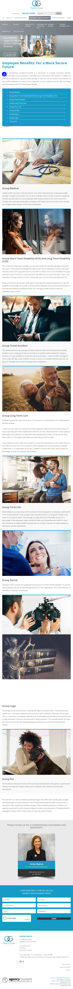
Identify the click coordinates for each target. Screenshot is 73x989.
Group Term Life (15, 107)
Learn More (9, 54)
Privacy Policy (66, 964)
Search (59, 13)
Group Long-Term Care (17, 103)
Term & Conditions (65, 967)
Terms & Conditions (56, 978)
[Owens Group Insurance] (36, 5)
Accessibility (60, 979)
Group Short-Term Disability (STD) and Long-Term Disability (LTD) (33, 96)
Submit (54, 919)
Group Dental (14, 110)
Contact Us (68, 979)
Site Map (68, 970)
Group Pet (13, 121)
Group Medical (14, 92)
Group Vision (14, 114)
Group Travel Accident (17, 99)
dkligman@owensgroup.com (36, 872)
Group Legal (13, 118)
